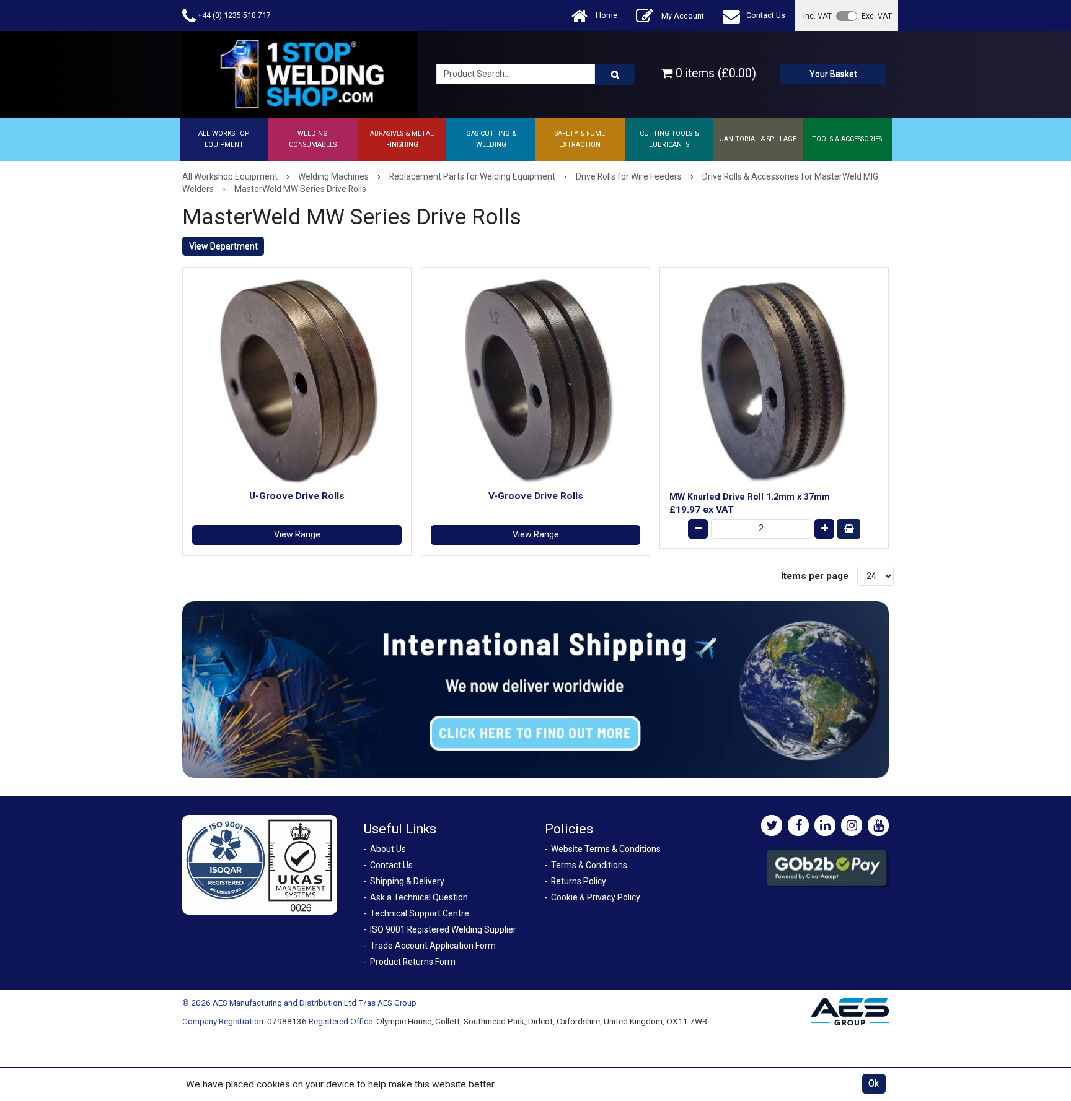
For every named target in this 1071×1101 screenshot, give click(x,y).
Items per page (814, 575)
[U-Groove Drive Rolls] (297, 381)
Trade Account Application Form (433, 946)
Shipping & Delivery (407, 881)
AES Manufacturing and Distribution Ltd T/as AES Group (314, 1002)
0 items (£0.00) (714, 73)
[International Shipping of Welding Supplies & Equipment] (535, 688)
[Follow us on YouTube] (878, 825)
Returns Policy (578, 881)
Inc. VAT (817, 15)
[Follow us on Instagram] (851, 825)
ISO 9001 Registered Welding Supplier (443, 929)
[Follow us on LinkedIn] (824, 825)
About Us (388, 849)
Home (605, 15)
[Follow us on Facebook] (798, 825)
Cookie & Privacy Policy (595, 897)
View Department (223, 246)
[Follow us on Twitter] (771, 825)
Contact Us (765, 15)
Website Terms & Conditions (606, 849)
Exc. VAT (877, 15)
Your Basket (833, 74)
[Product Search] (615, 74)
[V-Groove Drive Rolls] (535, 381)
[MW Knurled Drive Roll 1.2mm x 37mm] (774, 381)
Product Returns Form (413, 962)
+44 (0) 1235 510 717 (233, 15)
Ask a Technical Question (419, 897)
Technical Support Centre (419, 913)
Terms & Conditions (589, 865)
